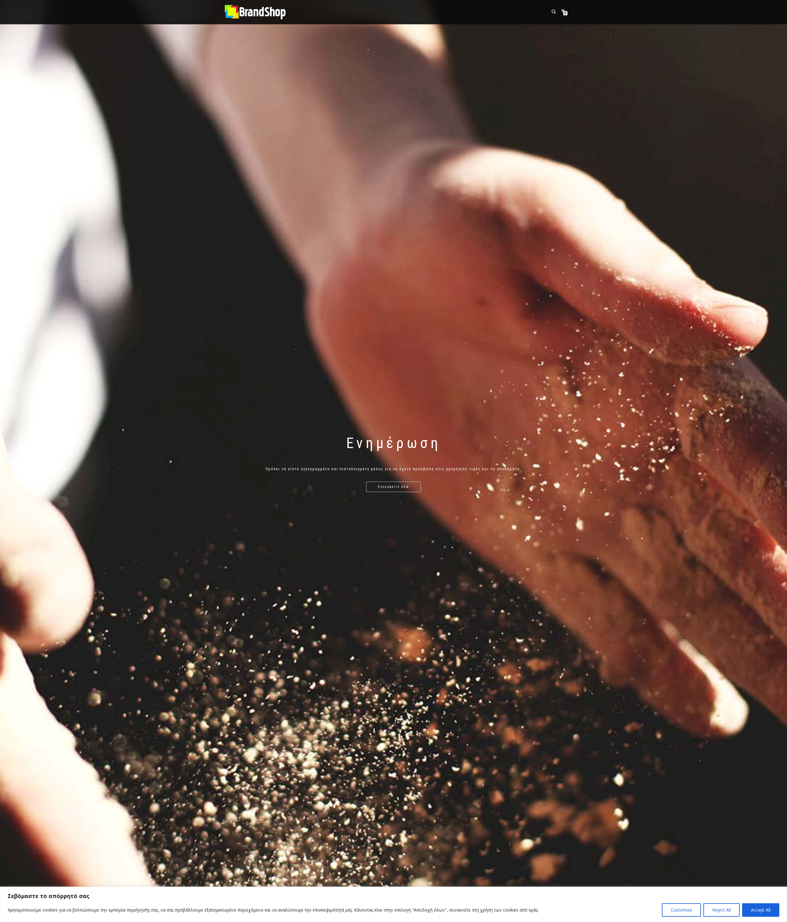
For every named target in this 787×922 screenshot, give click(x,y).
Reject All (721, 910)
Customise (681, 910)
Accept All (760, 910)
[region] (393, 904)
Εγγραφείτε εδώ (393, 487)
